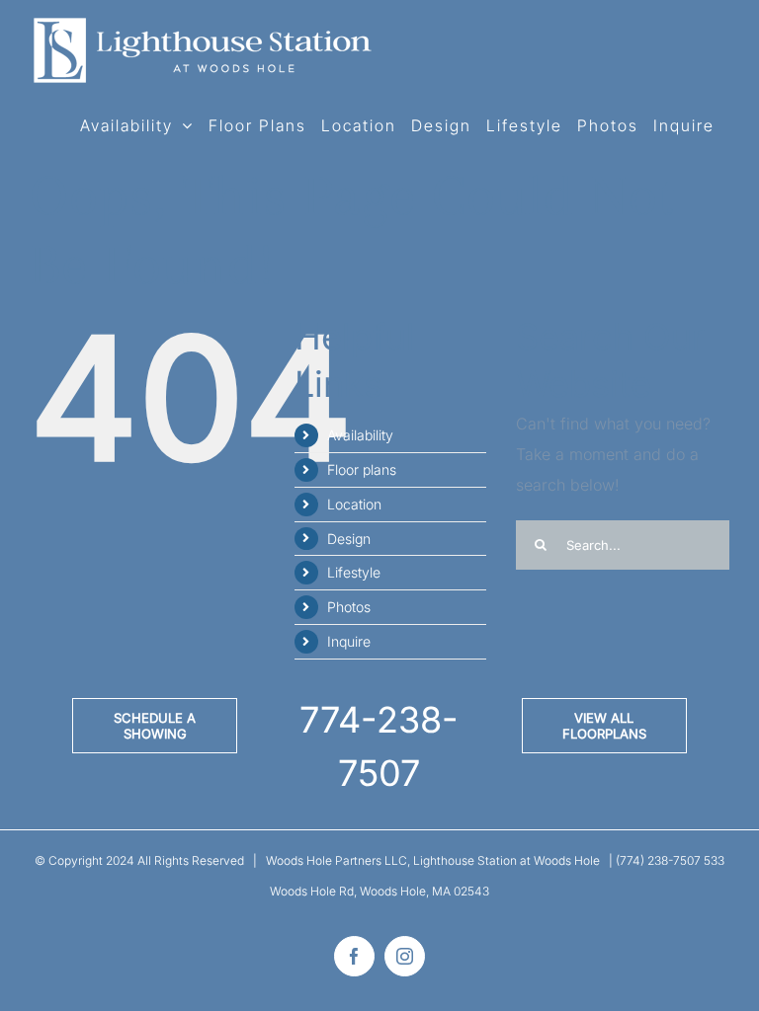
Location (354, 504)
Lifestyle (353, 572)
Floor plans (361, 469)
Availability (360, 435)
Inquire (349, 641)
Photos (349, 606)
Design (349, 538)
